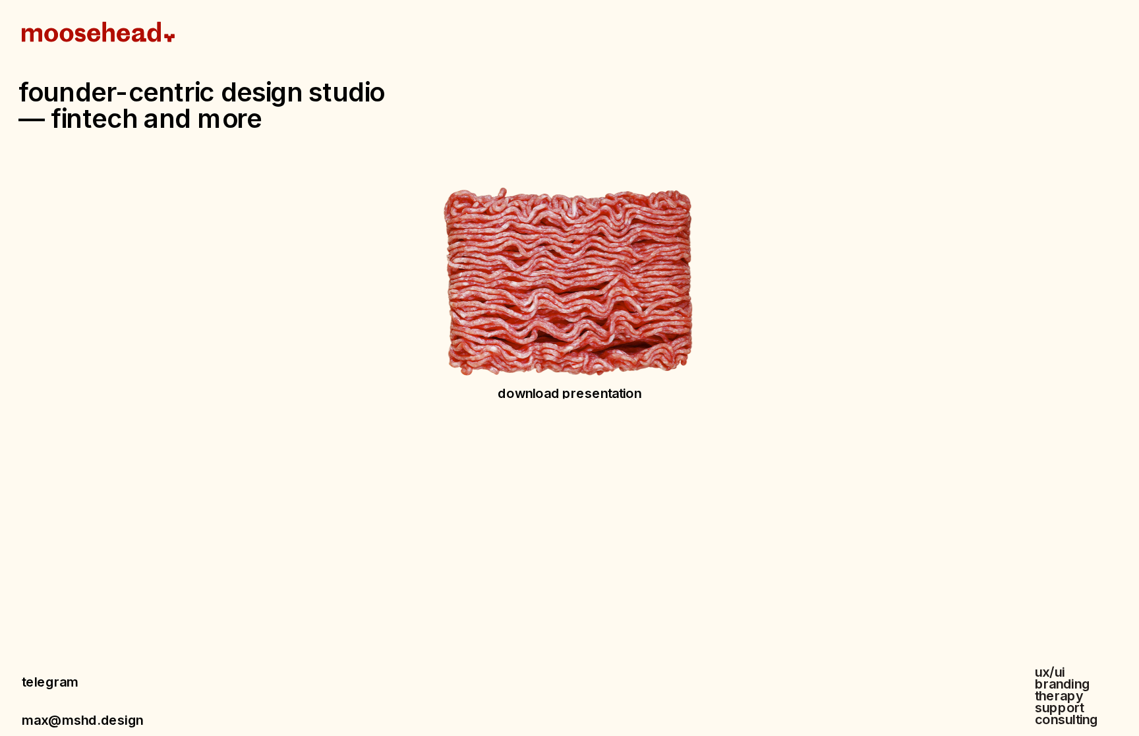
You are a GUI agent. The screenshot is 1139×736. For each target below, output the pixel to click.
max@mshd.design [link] (83, 719)
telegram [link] (50, 681)
